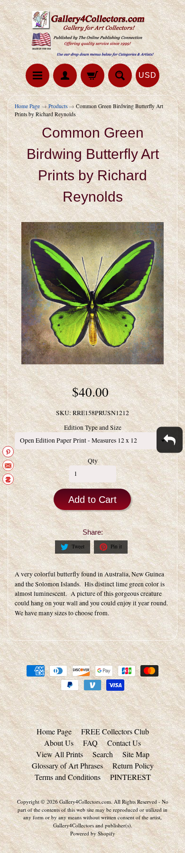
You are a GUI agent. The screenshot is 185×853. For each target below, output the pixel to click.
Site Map (135, 754)
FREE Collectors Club (115, 731)
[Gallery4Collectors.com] (92, 33)
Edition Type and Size (92, 427)
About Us (59, 743)
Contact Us (124, 743)
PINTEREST (130, 777)
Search (102, 754)
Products (57, 106)
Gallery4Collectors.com (85, 801)
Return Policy (133, 765)
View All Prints (59, 754)
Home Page (27, 106)
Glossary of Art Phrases (67, 765)
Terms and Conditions (68, 777)
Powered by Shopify (92, 833)
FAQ (90, 743)
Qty (93, 460)
